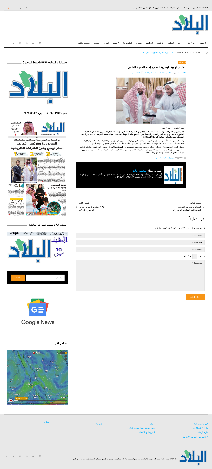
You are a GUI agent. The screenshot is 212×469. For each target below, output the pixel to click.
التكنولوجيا (127, 43)
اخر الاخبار (191, 43)
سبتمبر (191, 52)
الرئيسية (202, 43)
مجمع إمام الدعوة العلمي (165, 158)
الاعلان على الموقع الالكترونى (194, 437)
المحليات (149, 43)
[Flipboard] (40, 43)
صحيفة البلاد (182, 72)
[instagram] (20, 43)
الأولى (180, 43)
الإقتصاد (116, 43)
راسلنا (152, 424)
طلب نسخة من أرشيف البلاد (142, 428)
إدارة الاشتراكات (200, 428)
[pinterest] (27, 43)
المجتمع (97, 43)
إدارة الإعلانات (201, 432)
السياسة (170, 43)
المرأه (106, 43)
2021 (198, 52)
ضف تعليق (136, 72)
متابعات (139, 43)
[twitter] (13, 43)
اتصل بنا (46, 422)
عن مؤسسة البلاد (200, 424)
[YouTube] (33, 43)
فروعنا (99, 424)
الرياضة (160, 43)
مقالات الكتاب (84, 43)
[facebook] (7, 43)
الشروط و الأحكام (147, 432)
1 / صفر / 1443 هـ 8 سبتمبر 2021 (158, 72)
